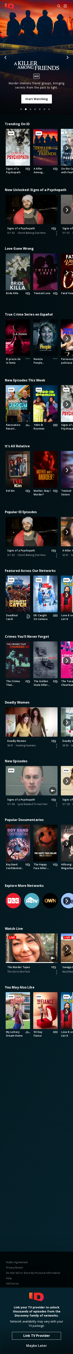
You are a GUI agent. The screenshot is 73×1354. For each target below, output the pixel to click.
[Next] (67, 57)
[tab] (21, 109)
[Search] (57, 6)
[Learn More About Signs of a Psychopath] (56, 233)
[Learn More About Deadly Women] (56, 745)
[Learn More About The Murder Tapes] (56, 972)
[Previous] (6, 57)
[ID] (9, 6)
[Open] (65, 6)
